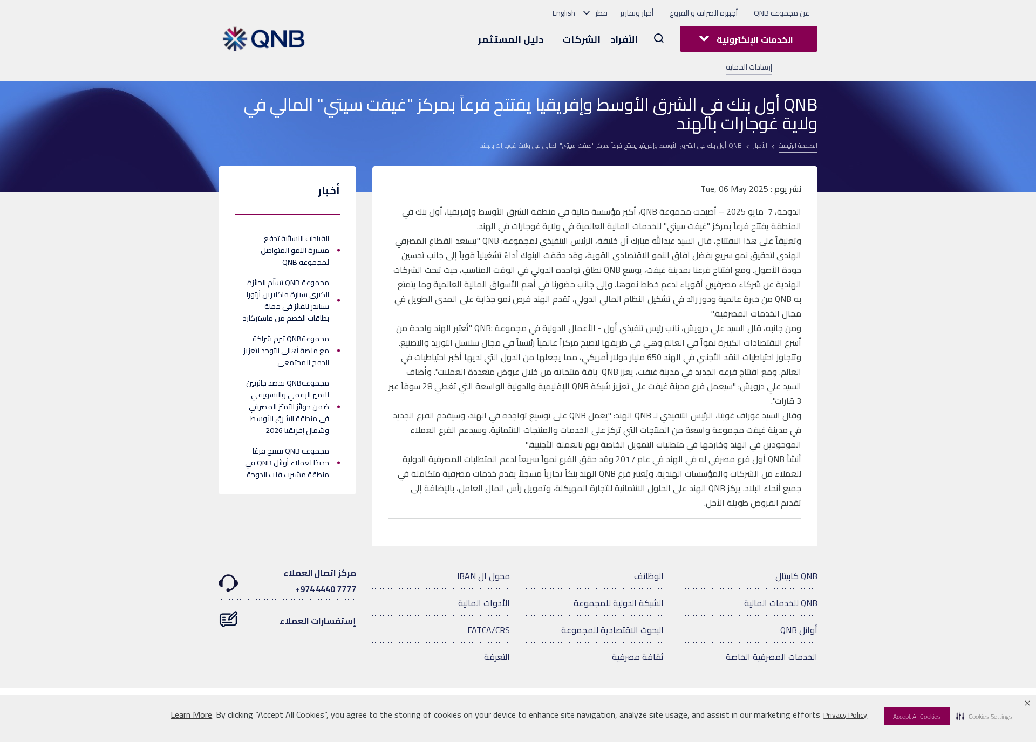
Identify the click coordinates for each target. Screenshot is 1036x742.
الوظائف (649, 576)
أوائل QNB (798, 630)
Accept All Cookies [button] (916, 716)
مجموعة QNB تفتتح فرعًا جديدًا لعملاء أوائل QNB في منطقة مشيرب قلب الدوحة (287, 463)
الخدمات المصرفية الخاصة (771, 657)
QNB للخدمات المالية (780, 603)
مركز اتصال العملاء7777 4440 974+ (319, 581)
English (564, 13)
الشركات (581, 39)
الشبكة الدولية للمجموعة (619, 603)
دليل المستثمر (510, 39)
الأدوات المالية (484, 603)
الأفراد (624, 39)
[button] (984, 716)
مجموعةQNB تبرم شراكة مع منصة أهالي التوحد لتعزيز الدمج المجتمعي (286, 350)
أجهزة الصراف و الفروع (704, 13)
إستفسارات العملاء (318, 621)
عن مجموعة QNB (781, 13)
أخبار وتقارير (636, 13)
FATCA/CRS (488, 630)
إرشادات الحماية (749, 67)
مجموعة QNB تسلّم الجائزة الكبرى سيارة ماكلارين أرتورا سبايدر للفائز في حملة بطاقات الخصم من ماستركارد (286, 300)
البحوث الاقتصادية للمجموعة (612, 630)
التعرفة (497, 657)
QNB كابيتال (796, 576)
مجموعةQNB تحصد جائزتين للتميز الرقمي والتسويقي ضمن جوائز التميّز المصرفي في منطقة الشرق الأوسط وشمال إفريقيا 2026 (287, 406)
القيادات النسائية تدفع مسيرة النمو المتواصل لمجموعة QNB (295, 250)
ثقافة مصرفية (638, 657)
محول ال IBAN (483, 576)
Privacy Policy (845, 715)
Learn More (191, 714)
